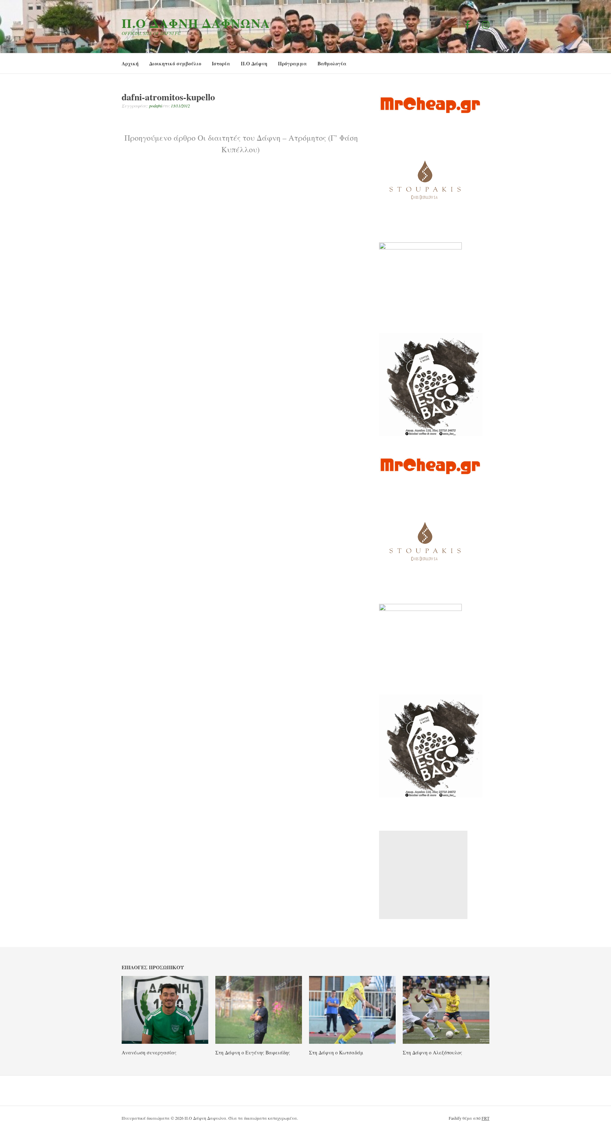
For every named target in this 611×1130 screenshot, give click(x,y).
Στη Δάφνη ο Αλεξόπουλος (432, 1052)
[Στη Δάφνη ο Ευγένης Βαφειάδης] (258, 1041)
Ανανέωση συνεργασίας (149, 1052)
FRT (485, 1118)
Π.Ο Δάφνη (254, 63)
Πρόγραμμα (292, 63)
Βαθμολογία (332, 63)
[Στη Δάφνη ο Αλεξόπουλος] (446, 1041)
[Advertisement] (423, 875)
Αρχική (130, 63)
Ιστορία (221, 63)
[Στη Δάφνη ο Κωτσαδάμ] (352, 1041)
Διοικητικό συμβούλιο (175, 63)
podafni (155, 105)
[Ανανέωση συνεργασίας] (165, 1041)
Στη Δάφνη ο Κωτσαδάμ (336, 1052)
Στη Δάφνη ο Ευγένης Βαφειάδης (252, 1052)
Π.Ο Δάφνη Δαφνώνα (196, 23)
